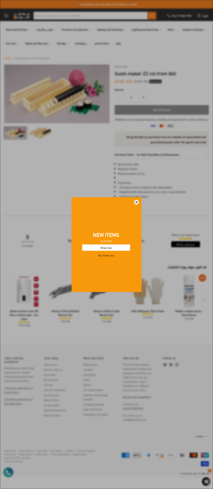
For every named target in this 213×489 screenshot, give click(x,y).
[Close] (136, 202)
